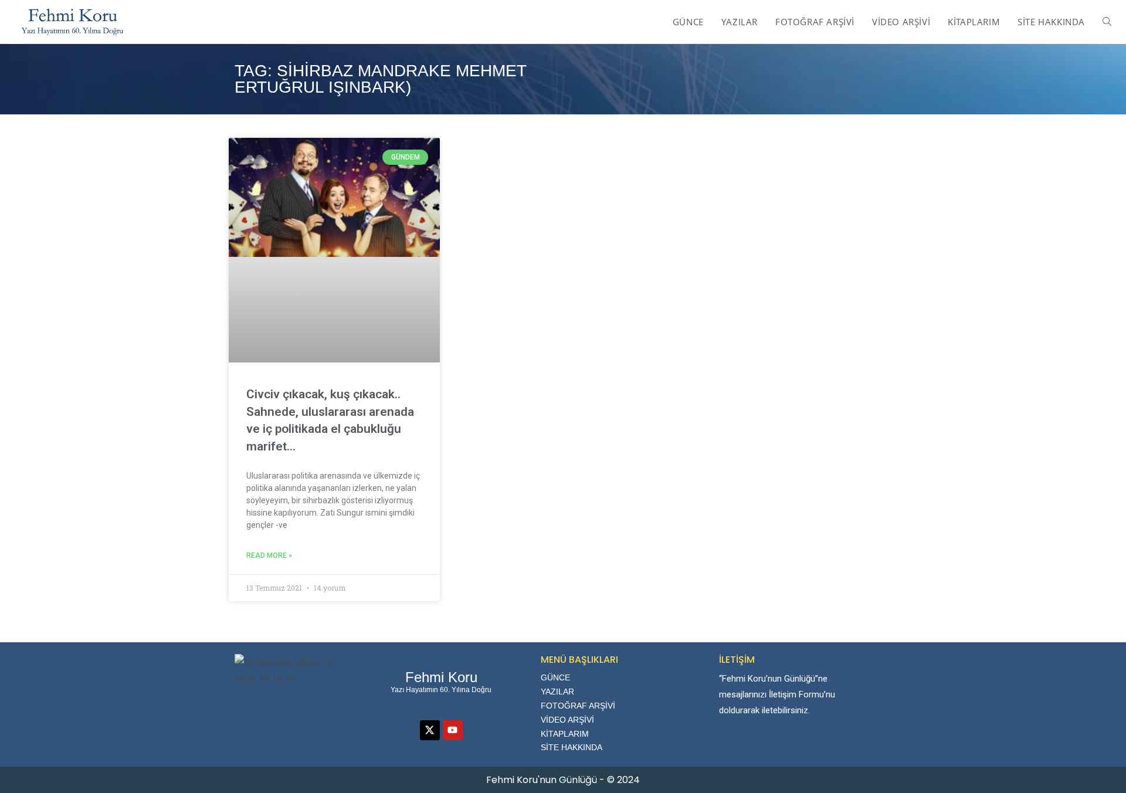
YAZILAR (557, 691)
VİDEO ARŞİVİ (567, 719)
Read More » (269, 555)
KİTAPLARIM (565, 733)
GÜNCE (555, 677)
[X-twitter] (430, 730)
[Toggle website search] (1107, 21)
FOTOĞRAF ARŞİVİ (578, 705)
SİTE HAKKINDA (571, 747)
